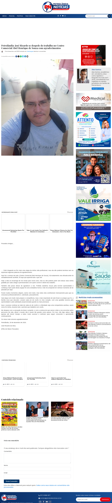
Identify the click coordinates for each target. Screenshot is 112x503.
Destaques (30, 51)
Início (4, 16)
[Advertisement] (37, 32)
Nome (6, 455)
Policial (12, 16)
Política (20, 16)
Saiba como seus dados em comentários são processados (36, 476)
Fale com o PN (30, 16)
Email (5, 462)
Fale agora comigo (97, 88)
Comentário (8, 441)
